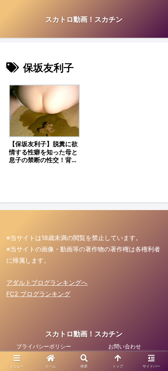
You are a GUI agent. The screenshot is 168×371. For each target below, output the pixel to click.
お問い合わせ (124, 346)
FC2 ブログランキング (38, 294)
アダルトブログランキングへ (47, 282)
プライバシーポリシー (43, 346)
